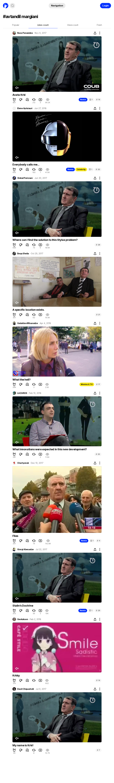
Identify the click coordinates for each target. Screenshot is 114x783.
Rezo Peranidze (25, 33)
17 (98, 384)
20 (98, 169)
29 (98, 610)
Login (105, 5)
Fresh (99, 25)
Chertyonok (23, 463)
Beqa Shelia (23, 254)
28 (98, 244)
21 (98, 314)
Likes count (43, 25)
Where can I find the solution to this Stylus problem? (45, 239)
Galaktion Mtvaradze (27, 323)
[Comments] (27, 99)
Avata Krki (19, 94)
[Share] (95, 33)
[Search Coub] (12, 5)
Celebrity (81, 169)
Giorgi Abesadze (25, 549)
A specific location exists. (28, 309)
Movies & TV (87, 384)
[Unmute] (16, 87)
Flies (15, 535)
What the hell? (21, 379)
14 (98, 99)
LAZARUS (22, 393)
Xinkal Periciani (25, 178)
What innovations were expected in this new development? (49, 449)
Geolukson (22, 619)
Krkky (16, 675)
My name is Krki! (22, 745)
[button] (14, 99)
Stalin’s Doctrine (22, 605)
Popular (15, 25)
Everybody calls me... (25, 164)
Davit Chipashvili (25, 689)
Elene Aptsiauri (24, 108)
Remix (83, 99)
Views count (72, 25)
